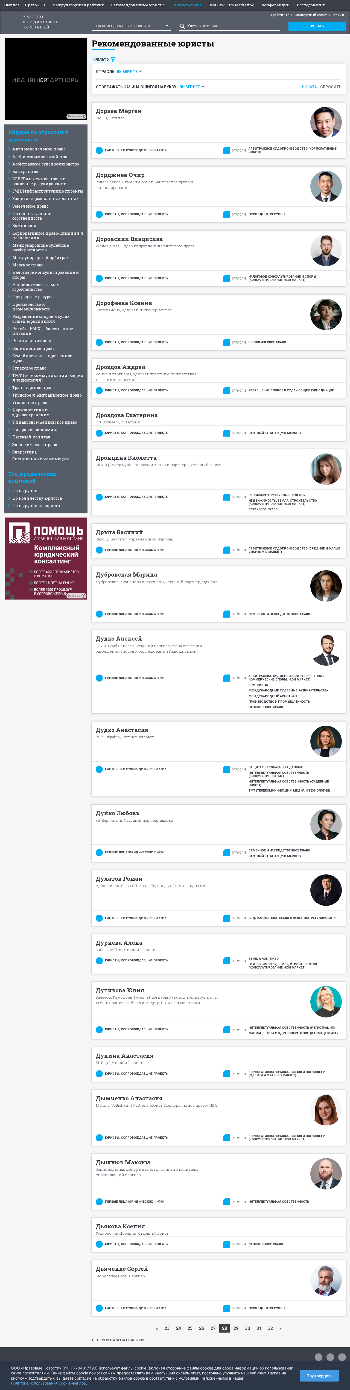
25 (190, 1328)
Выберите (127, 71)
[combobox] (131, 25)
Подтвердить (319, 1375)
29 (236, 1328)
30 (247, 1328)
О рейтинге (279, 15)
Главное (12, 4)
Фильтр (101, 59)
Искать (317, 26)
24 (178, 1328)
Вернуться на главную (120, 1340)
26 (201, 1328)
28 (224, 1328)
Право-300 (35, 4)
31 (258, 1328)
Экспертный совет (311, 15)
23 (167, 1328)
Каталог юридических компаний (41, 21)
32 (270, 1328)
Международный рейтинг (78, 4)
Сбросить (331, 87)
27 (213, 1328)
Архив (338, 15)
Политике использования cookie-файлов (48, 1383)
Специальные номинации (40, 458)
